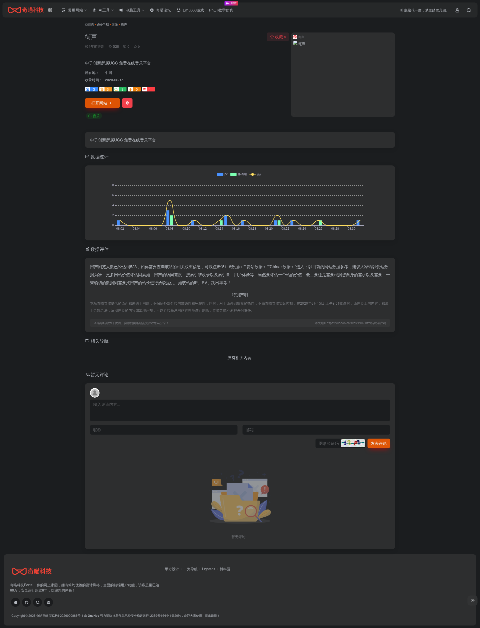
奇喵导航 (42, 615)
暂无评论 (99, 374)
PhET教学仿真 (222, 7)
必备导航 (103, 24)
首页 (91, 24)
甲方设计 (172, 568)
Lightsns (208, 568)
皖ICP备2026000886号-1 (66, 615)
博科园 (225, 568)
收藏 (280, 36)
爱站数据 (254, 266)
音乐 (115, 24)
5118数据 (230, 266)
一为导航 (191, 568)
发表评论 (379, 443)
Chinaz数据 (280, 266)
